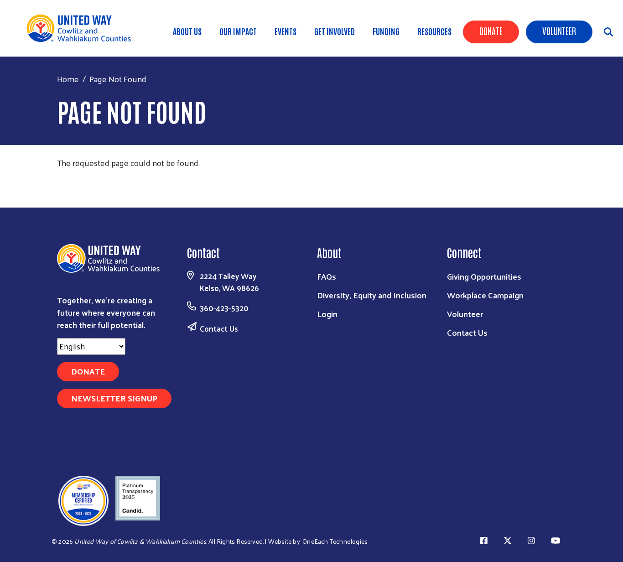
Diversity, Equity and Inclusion (371, 295)
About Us (187, 31)
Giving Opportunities (484, 276)
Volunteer (559, 30)
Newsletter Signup (114, 398)
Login (327, 314)
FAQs (326, 276)
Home (68, 79)
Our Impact (238, 31)
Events (285, 31)
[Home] (82, 28)
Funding (386, 31)
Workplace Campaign (485, 295)
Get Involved (334, 31)
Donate (491, 30)
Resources (434, 31)
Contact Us (219, 328)
